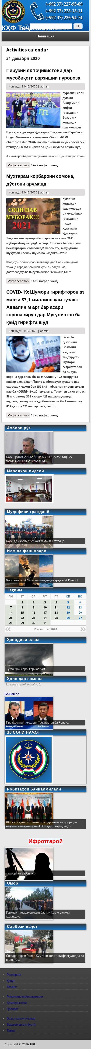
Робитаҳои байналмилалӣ (25, 996)
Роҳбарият (14, 974)
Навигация (45, 36)
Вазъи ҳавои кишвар (21, 1018)
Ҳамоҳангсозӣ (17, 1003)
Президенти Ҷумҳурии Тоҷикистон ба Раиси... (37, 722)
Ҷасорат (12, 1009)
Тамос (11, 1030)
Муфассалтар (18, 165)
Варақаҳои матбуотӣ (21, 1024)
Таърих (12, 987)
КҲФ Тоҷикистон (29, 28)
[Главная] (13, 22)
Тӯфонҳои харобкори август (25, 669)
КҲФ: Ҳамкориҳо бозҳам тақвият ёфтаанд (35, 541)
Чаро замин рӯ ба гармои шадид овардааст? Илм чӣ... (43, 580)
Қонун (11, 981)
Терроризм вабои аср (20, 873)
